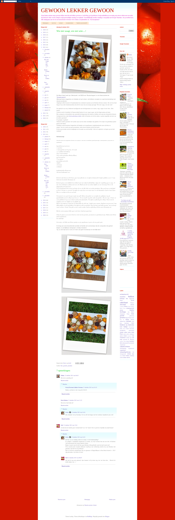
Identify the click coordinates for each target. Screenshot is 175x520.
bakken (131, 296)
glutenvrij (132, 315)
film (128, 312)
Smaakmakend (61, 97)
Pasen (121, 334)
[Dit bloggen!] (78, 363)
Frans (128, 314)
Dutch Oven (123, 308)
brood (132, 300)
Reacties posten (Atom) (91, 505)
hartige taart (131, 317)
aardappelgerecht (124, 294)
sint (133, 337)
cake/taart (124, 302)
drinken (132, 306)
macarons (132, 328)
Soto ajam (46, 83)
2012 (44, 113)
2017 (44, 37)
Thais (125, 341)
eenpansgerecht (130, 308)
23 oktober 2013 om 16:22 (78, 437)
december (47, 49)
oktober (47, 57)
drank (129, 306)
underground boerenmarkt (128, 343)
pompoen (132, 334)
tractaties (131, 341)
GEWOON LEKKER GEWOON (77, 10)
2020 (44, 30)
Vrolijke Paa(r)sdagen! (130, 252)
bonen (121, 300)
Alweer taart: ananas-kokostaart (130, 184)
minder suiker (123, 332)
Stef (62, 425)
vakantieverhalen (125, 346)
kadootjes (127, 323)
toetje (127, 341)
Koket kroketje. (46, 71)
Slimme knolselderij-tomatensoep (130, 131)
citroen (132, 304)
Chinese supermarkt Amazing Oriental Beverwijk (130, 166)
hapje (126, 317)
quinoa (121, 336)
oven (132, 332)
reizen (125, 336)
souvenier (125, 339)
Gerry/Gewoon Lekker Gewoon (74, 387)
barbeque (122, 298)
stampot (121, 341)
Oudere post (112, 499)
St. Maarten (131, 339)
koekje (126, 327)
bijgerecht (131, 298)
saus (131, 337)
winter (127, 355)
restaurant (129, 336)
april (46, 102)
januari (46, 110)
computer (122, 306)
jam (133, 321)
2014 (44, 45)
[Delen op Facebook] (81, 363)
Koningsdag (131, 327)
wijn (121, 355)
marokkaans (122, 330)
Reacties (65, 384)
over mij (54, 23)
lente (121, 328)
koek (121, 327)
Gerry (67, 412)
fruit (132, 314)
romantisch (123, 337)
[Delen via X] (79, 363)
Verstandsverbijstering (130, 147)
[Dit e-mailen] (76, 363)
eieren (121, 310)
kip (127, 325)
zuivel (128, 357)
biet (62, 366)
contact (61, 23)
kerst (133, 323)
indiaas (127, 319)
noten (129, 332)
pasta (125, 334)
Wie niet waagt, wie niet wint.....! (46, 63)
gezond (65, 366)
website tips (130, 354)
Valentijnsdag (123, 348)
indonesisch (122, 321)
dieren (125, 306)
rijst (133, 336)
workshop (132, 355)
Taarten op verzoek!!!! (81, 23)
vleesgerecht (123, 354)
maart (46, 105)
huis (121, 319)
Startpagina (45, 23)
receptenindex (69, 23)
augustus (47, 91)
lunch (127, 328)
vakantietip (122, 345)
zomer (124, 357)
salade (127, 337)
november (47, 53)
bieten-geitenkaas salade (75, 116)
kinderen (122, 325)
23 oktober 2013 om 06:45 (71, 375)
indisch (132, 319)
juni (46, 97)
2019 (44, 32)
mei (46, 100)
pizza (128, 334)
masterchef (131, 330)
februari (47, 107)
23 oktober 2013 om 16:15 (90, 387)
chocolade (123, 304)
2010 (44, 118)
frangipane (122, 314)
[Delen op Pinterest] (83, 363)
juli (46, 95)
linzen (124, 328)
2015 (44, 42)
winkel (123, 355)
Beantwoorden (64, 380)
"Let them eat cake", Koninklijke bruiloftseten (127, 201)
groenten (70, 366)
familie (132, 310)
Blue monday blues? (129, 215)
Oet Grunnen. (129, 113)
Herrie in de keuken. (46, 77)
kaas (121, 323)
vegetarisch (123, 350)
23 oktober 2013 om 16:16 (78, 412)
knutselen (131, 325)
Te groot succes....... (130, 95)
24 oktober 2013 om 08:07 (75, 458)
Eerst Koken (64, 400)
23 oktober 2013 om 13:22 (75, 400)
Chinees (132, 303)
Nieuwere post (61, 499)
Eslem (62, 375)
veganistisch (131, 348)
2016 (44, 40)
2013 (44, 47)
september (47, 87)
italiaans (128, 321)
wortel (121, 357)
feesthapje (123, 312)
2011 (44, 116)
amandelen (122, 297)
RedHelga (89, 516)
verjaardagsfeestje (125, 352)
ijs (123, 319)
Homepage (87, 499)
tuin (121, 343)
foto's (132, 312)
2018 (44, 35)
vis (133, 352)
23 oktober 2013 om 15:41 (70, 425)
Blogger (107, 516)
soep (121, 339)
